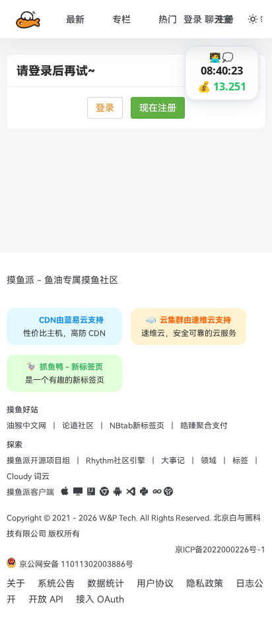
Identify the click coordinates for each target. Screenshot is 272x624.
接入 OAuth (100, 599)
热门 (167, 19)
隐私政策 (204, 583)
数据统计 (105, 583)
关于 (16, 583)
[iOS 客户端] (64, 492)
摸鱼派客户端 (30, 492)
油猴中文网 (26, 425)
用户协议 (155, 583)
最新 (75, 19)
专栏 (121, 19)
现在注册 (157, 107)
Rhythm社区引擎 (115, 460)
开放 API (45, 599)
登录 (105, 107)
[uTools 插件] (168, 492)
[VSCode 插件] (130, 492)
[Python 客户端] (144, 492)
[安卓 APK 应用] (117, 492)
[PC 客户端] (78, 492)
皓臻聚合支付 (204, 425)
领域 (209, 460)
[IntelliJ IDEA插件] (91, 492)
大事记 (173, 460)
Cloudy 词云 (28, 476)
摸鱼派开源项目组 (38, 460)
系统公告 (56, 583)
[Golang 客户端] (157, 492)
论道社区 (78, 425)
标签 (240, 460)
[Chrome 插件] (104, 492)
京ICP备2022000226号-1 (220, 549)
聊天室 (218, 19)
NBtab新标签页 (137, 425)
